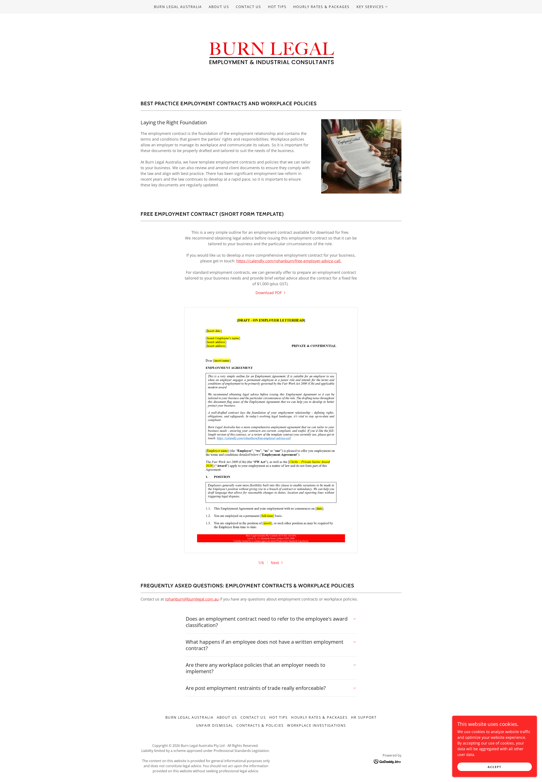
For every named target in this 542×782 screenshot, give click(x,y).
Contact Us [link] (248, 6)
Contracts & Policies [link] (260, 725)
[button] (372, 6)
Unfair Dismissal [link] (214, 725)
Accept (494, 767)
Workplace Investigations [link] (316, 725)
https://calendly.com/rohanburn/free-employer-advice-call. (289, 260)
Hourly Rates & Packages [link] (321, 6)
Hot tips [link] (277, 6)
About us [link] (219, 6)
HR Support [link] (364, 717)
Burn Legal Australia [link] (178, 6)
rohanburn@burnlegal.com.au (192, 599)
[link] (271, 52)
